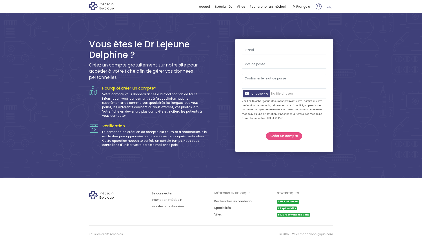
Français (303, 7)
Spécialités (223, 7)
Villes (241, 7)
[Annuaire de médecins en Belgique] (107, 6)
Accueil (205, 7)
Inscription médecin (167, 200)
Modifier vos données (168, 206)
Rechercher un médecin (268, 7)
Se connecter (162, 193)
